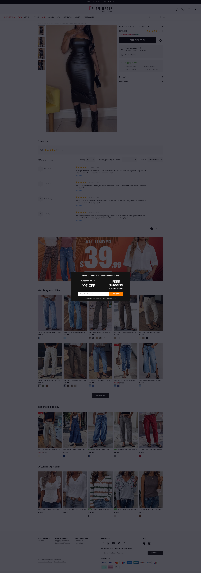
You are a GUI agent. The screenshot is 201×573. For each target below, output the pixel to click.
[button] (127, 275)
